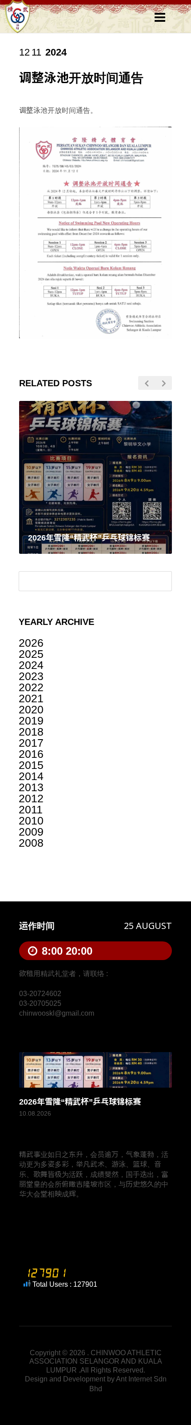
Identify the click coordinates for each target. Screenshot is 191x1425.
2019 (31, 720)
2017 (31, 743)
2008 (31, 843)
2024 (31, 665)
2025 (31, 654)
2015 (31, 765)
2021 (31, 698)
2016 (31, 754)
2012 (31, 798)
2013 (31, 787)
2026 (31, 642)
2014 (31, 776)
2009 (31, 831)
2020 (31, 709)
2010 (31, 820)
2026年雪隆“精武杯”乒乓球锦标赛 (80, 1101)
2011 (31, 809)
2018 (31, 731)
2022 (31, 687)
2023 (31, 676)
